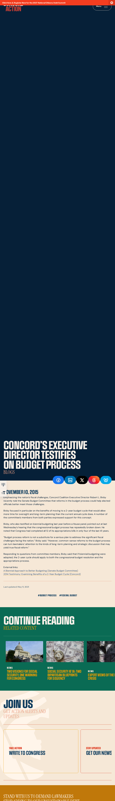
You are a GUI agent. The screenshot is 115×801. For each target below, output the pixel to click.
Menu (98, 6)
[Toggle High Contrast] (3, 485)
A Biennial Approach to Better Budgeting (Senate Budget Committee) (40, 571)
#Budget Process (47, 595)
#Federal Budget (68, 595)
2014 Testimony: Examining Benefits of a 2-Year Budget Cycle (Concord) (42, 574)
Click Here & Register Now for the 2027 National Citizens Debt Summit (33, 3)
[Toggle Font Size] (3, 493)
